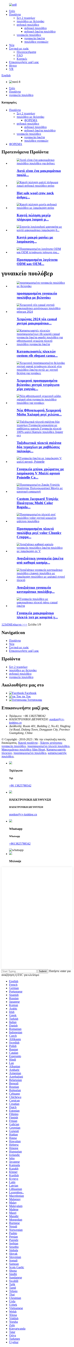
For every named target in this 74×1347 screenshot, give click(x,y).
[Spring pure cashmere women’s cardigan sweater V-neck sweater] (41, 551)
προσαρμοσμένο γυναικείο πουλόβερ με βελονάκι (37, 295)
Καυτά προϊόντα (28, 742)
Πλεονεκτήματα (26, 52)
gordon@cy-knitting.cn (23, 814)
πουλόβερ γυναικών (36, 41)
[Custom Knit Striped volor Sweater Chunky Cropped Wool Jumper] (41, 521)
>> (25, 624)
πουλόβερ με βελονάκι (30, 21)
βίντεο (13, 65)
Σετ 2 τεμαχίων (26, 17)
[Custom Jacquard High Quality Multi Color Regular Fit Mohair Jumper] (41, 491)
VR (11, 69)
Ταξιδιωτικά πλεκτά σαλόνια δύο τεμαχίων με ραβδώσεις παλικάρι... (39, 447)
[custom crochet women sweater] (41, 286)
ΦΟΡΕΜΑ (30, 120)
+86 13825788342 (20, 785)
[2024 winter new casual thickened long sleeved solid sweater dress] (41, 311)
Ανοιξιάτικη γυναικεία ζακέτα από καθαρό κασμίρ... (40, 560)
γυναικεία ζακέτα (34, 38)
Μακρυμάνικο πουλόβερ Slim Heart (23, 749)
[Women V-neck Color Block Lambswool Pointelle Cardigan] (41, 461)
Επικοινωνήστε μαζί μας (24, 62)
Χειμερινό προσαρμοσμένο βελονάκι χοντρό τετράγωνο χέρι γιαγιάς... (38, 385)
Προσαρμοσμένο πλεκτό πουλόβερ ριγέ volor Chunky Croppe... (39, 533)
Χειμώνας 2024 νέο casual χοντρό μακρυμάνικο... (37, 321)
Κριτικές (22, 58)
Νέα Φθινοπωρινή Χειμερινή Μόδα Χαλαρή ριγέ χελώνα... (39, 412)
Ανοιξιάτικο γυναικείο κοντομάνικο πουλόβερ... (36, 589)
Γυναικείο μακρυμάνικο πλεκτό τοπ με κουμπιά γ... (37, 615)
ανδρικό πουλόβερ (28, 24)
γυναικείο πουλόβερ (29, 35)
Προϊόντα (15, 14)
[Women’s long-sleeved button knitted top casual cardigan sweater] (41, 605)
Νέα (11, 45)
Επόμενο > (17, 624)
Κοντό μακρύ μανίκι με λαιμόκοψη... (35, 239)
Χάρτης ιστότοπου (51, 742)
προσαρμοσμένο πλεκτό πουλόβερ (48, 746)
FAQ (20, 55)
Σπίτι (12, 11)
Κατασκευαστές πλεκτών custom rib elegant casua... (37, 353)
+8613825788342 (20, 843)
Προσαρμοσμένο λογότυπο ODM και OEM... (37, 262)
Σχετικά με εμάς (19, 48)
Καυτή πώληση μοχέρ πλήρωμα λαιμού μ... (34, 217)
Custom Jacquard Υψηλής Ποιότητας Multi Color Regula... (37, 503)
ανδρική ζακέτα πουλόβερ (40, 31)
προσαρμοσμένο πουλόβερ (29, 753)
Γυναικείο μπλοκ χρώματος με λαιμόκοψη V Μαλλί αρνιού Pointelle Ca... (40, 473)
